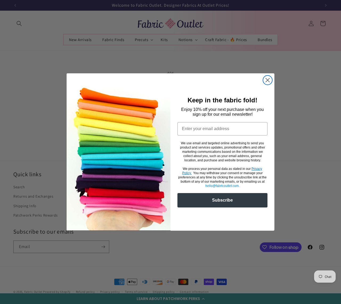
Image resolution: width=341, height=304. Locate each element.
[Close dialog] (267, 80)
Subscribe (222, 200)
